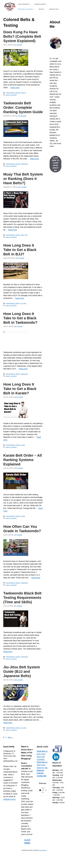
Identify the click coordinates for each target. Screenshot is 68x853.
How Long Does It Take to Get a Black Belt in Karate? (19, 388)
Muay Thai (24, 235)
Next (10, 737)
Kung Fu (23, 93)
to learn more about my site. (42, 765)
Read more (15, 88)
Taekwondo (24, 164)
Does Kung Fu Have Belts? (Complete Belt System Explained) (22, 36)
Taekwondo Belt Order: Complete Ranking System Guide (23, 107)
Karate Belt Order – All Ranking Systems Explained (22, 459)
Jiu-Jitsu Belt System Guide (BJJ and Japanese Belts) (21, 671)
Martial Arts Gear (53, 9)
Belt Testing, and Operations (25, 9)
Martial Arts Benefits (40, 4)
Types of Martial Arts (23, 4)
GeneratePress (43, 850)
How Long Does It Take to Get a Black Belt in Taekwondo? (20, 318)
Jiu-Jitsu (23, 303)
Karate (23, 445)
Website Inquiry (9, 799)
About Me (41, 9)
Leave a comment (11, 95)
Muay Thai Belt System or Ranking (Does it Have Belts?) (23, 178)
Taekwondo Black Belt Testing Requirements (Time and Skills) (22, 597)
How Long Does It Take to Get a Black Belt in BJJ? (19, 249)
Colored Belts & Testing (13, 93)
